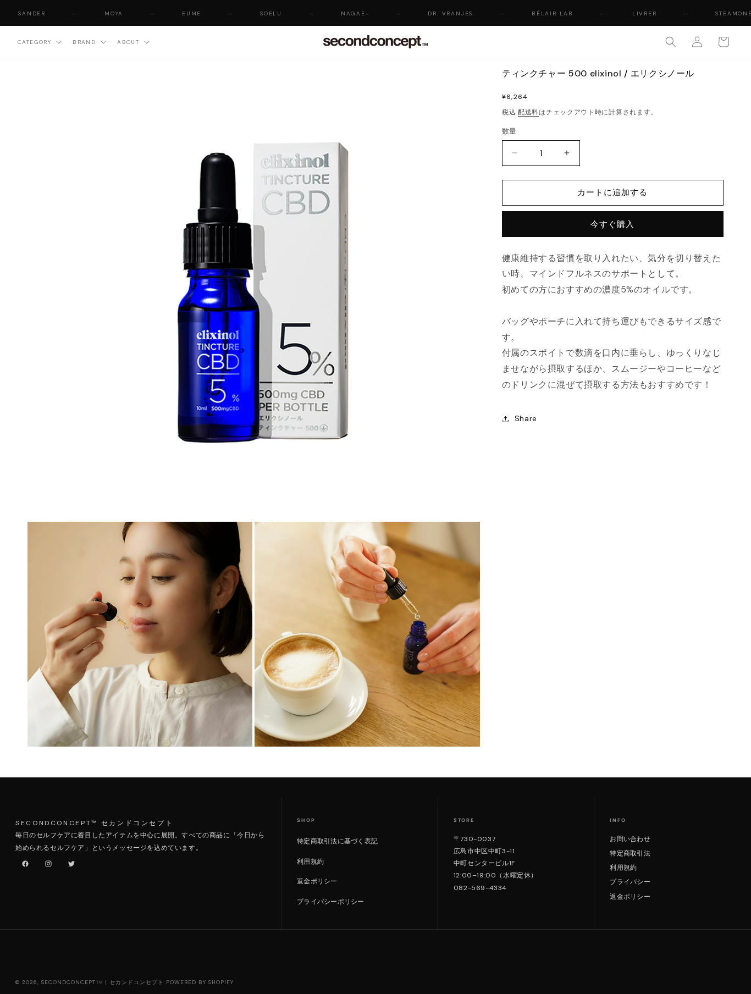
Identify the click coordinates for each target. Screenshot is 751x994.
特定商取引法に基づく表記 (337, 841)
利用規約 (310, 861)
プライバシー (630, 881)
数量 (509, 131)
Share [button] (526, 418)
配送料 (528, 112)
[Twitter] (69, 861)
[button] (38, 41)
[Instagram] (46, 861)
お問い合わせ (630, 839)
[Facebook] (23, 861)
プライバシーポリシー (330, 901)
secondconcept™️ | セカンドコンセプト (102, 982)
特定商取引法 (630, 853)
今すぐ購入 (612, 224)
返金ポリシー (317, 881)
